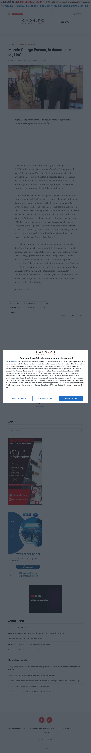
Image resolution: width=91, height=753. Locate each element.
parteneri (13, 361)
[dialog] (45, 376)
